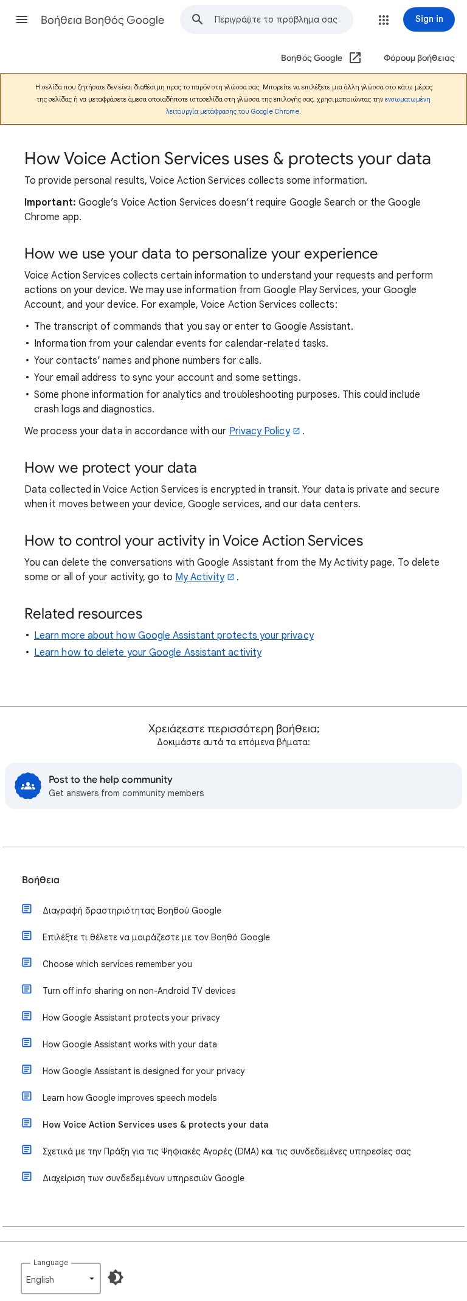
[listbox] (61, 1278)
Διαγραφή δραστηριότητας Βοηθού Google (132, 910)
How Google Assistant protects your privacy (131, 1017)
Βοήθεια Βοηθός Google (102, 20)
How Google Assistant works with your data (130, 1044)
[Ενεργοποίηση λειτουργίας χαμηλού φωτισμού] (115, 1277)
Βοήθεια (41, 880)
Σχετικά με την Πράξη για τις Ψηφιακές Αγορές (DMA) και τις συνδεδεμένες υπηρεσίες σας (227, 1151)
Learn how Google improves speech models (129, 1097)
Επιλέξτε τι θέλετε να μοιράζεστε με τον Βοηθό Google (156, 937)
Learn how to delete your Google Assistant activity (147, 653)
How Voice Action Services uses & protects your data (155, 1124)
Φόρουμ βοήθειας (419, 58)
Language (50, 1262)
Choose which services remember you (117, 964)
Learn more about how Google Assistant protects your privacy (174, 636)
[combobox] (284, 19)
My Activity (199, 577)
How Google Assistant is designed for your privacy (144, 1071)
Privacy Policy (259, 431)
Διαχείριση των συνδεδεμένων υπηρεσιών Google (143, 1178)
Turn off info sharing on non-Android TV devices (139, 990)
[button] (21, 19)
